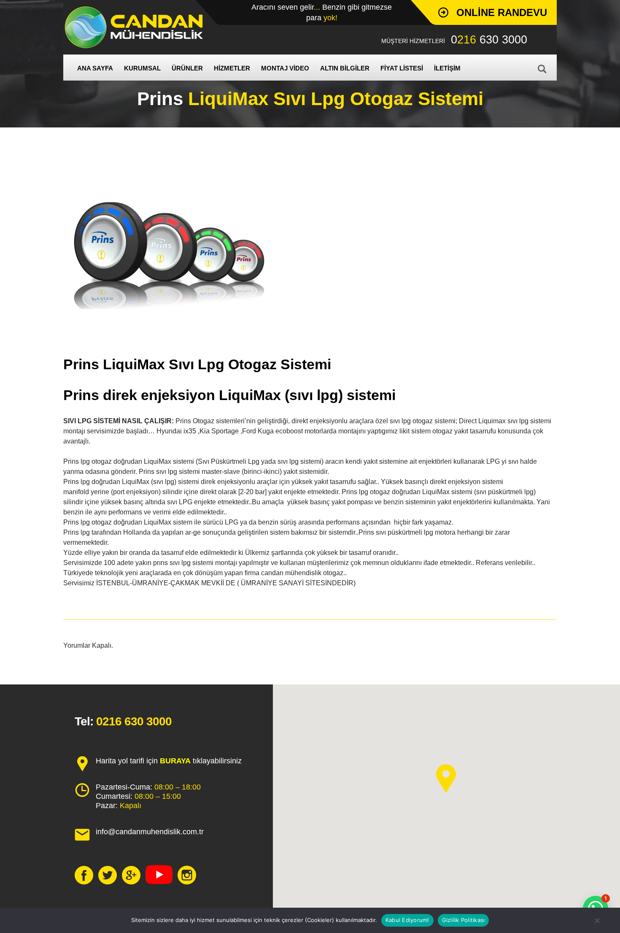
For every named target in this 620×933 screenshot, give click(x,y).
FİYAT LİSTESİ (401, 68)
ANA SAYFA (95, 68)
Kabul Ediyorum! (407, 920)
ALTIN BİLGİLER (344, 68)
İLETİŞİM (447, 68)
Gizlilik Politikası (463, 920)
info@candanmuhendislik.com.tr (150, 832)
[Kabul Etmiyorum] (597, 920)
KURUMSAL (142, 68)
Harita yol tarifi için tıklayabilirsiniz (169, 761)
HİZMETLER (232, 68)
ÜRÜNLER (187, 68)
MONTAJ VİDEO (285, 68)
